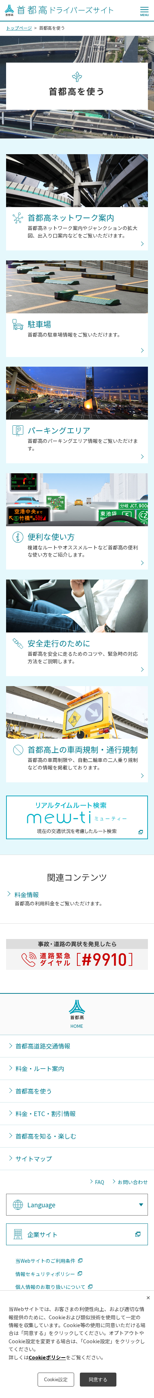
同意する (98, 1379)
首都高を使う (33, 1090)
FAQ (99, 1182)
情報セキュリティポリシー (45, 1274)
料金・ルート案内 (39, 1068)
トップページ (19, 28)
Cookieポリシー (47, 1357)
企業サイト (42, 1234)
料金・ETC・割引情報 (45, 1113)
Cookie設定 (56, 1379)
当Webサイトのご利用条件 (45, 1260)
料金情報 (26, 894)
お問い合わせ (133, 1182)
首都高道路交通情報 (42, 1045)
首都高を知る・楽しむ (45, 1135)
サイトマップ (33, 1158)
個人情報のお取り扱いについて (50, 1287)
